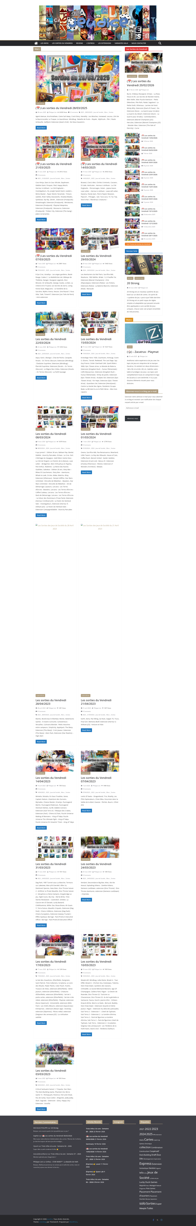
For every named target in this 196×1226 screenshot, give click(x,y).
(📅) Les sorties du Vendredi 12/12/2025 (149, 222)
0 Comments (74, 112)
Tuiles (150, 1208)
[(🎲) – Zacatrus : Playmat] (144, 333)
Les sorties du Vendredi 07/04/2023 (96, 779)
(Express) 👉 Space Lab (95, 1172)
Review (148, 1199)
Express (145, 1163)
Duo (159, 1154)
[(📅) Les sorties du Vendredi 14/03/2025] (100, 147)
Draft (153, 1154)
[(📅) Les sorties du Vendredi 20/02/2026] (144, 63)
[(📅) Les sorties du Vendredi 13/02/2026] (132, 138)
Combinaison (157, 1147)
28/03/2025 (88, 112)
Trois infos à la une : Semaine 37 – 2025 (66, 1154)
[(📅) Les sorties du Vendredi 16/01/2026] (132, 187)
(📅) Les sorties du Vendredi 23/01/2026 (149, 173)
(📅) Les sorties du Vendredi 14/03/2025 (99, 165)
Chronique (148, 1144)
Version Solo (139, 278)
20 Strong (133, 283)
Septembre (154, 1199)
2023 (39, 715)
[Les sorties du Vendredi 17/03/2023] (55, 944)
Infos (145, 1173)
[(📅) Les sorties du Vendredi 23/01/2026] (132, 175)
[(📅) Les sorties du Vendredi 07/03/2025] (55, 239)
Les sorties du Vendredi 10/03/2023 (96, 963)
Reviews (79, 43)
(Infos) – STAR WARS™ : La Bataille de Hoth (62, 1162)
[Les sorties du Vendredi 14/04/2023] (55, 761)
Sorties (111, 112)
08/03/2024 (41, 448)
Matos (130, 347)
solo (142, 1203)
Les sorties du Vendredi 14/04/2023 (51, 779)
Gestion (152, 1168)
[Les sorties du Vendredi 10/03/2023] (100, 944)
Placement (144, 1191)
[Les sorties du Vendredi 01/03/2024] (100, 417)
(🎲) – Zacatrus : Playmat (143, 352)
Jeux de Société (98, 112)
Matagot (153, 1185)
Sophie (36, 1136)
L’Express (90, 43)
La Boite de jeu (154, 1178)
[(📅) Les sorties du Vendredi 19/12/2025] (132, 211)
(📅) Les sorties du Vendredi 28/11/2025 (149, 234)
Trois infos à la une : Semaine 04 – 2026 (57, 1146)
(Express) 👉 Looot (93, 1164)
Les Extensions (104, 43)
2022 (148, 1129)
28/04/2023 (45, 715)
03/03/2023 (41, 1085)
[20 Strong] (144, 265)
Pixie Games (150, 1188)
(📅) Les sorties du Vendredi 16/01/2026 (149, 185)
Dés (141, 1158)
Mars (106, 112)
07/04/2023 (86, 792)
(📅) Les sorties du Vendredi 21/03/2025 (54, 165)
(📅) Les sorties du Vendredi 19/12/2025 (149, 210)
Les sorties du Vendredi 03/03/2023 (51, 1072)
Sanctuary (90, 1144)
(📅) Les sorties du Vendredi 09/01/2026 (149, 197)
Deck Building (145, 1155)
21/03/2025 (45, 178)
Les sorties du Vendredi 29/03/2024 (96, 257)
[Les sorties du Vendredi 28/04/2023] (55, 609)
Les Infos (44, 43)
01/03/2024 (86, 448)
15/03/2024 (86, 354)
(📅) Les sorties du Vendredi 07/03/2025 (54, 257)
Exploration (157, 1159)
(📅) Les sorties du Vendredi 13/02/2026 (149, 136)
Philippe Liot (52, 112)
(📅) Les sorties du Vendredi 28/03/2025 (61, 108)
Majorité (142, 1185)
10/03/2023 (86, 976)
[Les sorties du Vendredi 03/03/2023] (55, 1053)
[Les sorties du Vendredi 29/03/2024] (100, 239)
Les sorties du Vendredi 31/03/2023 (51, 865)
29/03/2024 (90, 270)
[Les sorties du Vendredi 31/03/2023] (55, 847)
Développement (148, 1159)
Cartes (148, 1139)
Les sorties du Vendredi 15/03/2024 (96, 340)
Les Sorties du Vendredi (62, 43)
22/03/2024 (45, 354)
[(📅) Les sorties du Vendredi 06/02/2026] (132, 150)
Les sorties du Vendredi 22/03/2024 (51, 340)
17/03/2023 (41, 976)
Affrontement (157, 1135)
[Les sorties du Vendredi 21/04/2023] (100, 609)
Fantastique (143, 1168)
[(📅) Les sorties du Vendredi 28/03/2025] (77, 78)
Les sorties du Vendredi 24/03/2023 (96, 865)
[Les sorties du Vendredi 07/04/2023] (100, 761)
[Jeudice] (98, 7)
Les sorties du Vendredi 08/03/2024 (51, 435)
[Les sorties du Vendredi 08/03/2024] (55, 417)
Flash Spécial (40, 103)
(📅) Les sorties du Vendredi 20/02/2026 (140, 83)
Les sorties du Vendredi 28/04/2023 (51, 702)
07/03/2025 (41, 270)
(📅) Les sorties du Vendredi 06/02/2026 (149, 149)
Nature (158, 1185)
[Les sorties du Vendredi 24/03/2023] (100, 847)
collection (145, 1147)
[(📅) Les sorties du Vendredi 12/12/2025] (132, 223)
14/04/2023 (41, 792)
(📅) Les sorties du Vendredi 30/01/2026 (149, 161)
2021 (141, 1129)
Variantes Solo (121, 43)
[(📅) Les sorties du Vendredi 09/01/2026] (132, 199)
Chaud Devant (132, 76)
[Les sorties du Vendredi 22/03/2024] (55, 322)
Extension (157, 1163)
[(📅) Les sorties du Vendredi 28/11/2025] (132, 236)
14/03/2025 (86, 178)
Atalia (141, 1140)
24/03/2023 (45, 878)
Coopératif (154, 1151)
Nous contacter (139, 43)
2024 (84, 270)
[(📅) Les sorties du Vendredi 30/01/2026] (132, 162)
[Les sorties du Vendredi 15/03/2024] (100, 322)
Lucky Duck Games (148, 1182)
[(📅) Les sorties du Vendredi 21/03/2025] (55, 147)
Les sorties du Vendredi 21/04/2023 (96, 702)
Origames (142, 1188)
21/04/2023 (90, 715)
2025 (82, 112)
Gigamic (158, 1168)
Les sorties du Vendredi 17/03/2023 (51, 963)
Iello (141, 1172)
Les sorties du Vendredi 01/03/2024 (96, 435)
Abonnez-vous (132, 418)
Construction (144, 1151)
